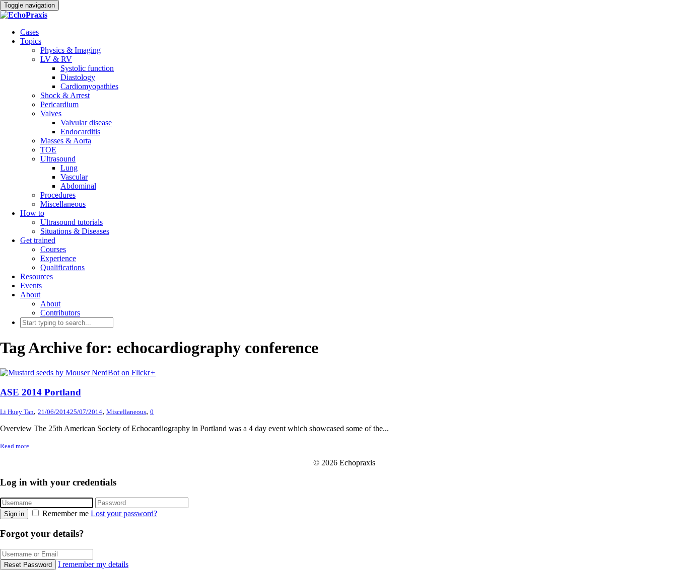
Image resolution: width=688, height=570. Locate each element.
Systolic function (87, 68)
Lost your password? (124, 513)
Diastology (77, 77)
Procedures (58, 195)
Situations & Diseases (74, 231)
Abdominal (78, 186)
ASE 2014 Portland (40, 392)
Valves (50, 113)
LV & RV (56, 59)
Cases (29, 32)
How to (32, 213)
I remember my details (93, 564)
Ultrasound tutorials (71, 222)
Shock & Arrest (65, 95)
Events (31, 285)
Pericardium (59, 104)
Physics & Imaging (70, 50)
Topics (30, 41)
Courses (53, 249)
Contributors (60, 312)
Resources (36, 276)
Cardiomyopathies (89, 86)
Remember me (65, 513)
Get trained (37, 240)
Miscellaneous (63, 204)
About (30, 294)
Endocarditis (80, 131)
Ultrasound (58, 158)
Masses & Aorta (65, 140)
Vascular (74, 177)
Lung (69, 168)
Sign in (14, 514)
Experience (58, 258)
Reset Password (28, 564)
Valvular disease (86, 122)
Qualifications (62, 267)
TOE (48, 149)
